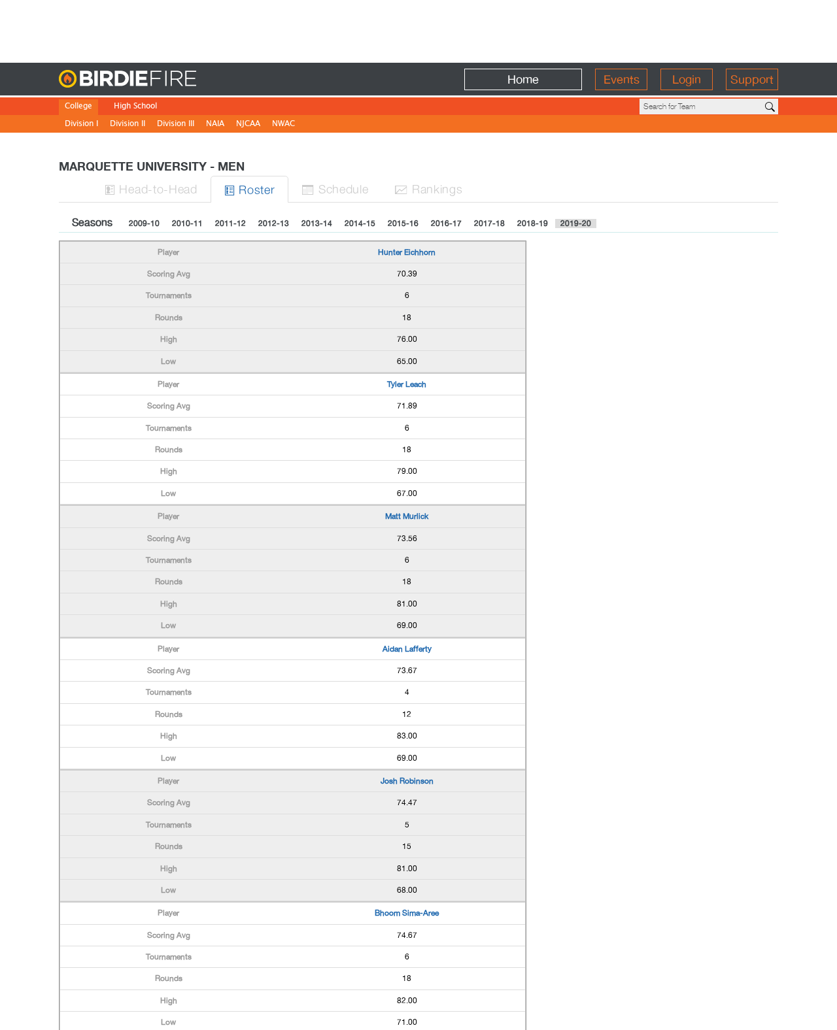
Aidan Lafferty (407, 649)
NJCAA (248, 124)
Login (686, 79)
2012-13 (273, 223)
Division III (175, 124)
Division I (81, 124)
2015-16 (403, 223)
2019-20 (575, 223)
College (78, 106)
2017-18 (489, 223)
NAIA (215, 124)
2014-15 (360, 223)
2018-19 (532, 223)
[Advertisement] (418, 29)
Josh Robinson (407, 781)
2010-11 (187, 223)
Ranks (428, 188)
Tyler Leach (406, 384)
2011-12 (230, 223)
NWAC (283, 124)
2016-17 (446, 223)
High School (135, 106)
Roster (249, 189)
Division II (127, 124)
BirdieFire (154, 79)
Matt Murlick (406, 516)
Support (752, 79)
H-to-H (151, 188)
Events (622, 79)
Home (523, 79)
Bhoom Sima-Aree (407, 913)
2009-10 (144, 223)
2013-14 (316, 223)
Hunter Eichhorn (407, 252)
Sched (334, 188)
